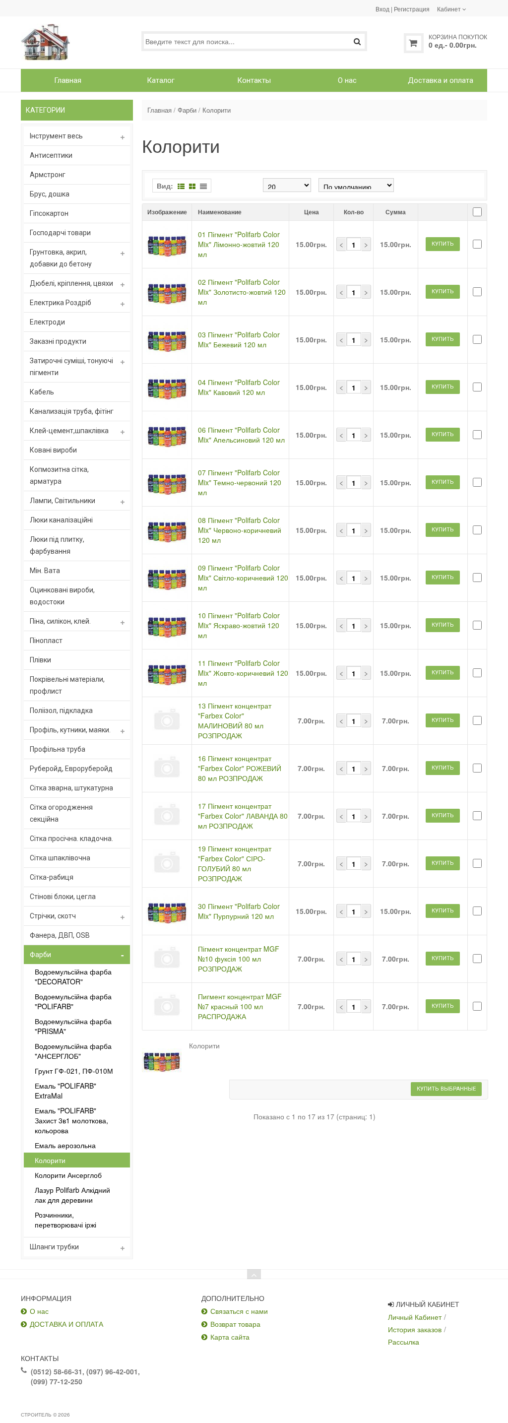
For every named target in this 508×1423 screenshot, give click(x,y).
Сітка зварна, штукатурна (71, 788)
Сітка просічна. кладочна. (71, 838)
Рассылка (403, 1342)
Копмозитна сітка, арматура (59, 475)
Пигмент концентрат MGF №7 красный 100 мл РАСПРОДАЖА (240, 1006)
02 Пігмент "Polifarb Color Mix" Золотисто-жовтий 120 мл (242, 292)
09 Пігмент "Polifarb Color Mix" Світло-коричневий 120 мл (243, 577)
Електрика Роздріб (60, 303)
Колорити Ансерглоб (68, 1175)
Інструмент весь (56, 136)
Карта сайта (230, 1337)
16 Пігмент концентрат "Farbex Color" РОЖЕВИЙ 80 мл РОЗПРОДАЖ (239, 768)
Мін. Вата (45, 571)
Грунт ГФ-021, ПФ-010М (74, 1071)
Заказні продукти (58, 341)
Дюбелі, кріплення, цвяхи (71, 283)
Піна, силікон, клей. (60, 621)
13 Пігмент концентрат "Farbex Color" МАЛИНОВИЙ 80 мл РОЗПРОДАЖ (234, 720)
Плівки (40, 660)
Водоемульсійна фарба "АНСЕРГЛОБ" (73, 1051)
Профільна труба (57, 749)
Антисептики (51, 155)
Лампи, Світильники (62, 501)
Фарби (40, 955)
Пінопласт (46, 641)
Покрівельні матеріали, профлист (67, 685)
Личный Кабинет (415, 1317)
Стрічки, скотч (53, 916)
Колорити (50, 1160)
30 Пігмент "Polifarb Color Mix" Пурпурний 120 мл (239, 911)
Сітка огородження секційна (61, 813)
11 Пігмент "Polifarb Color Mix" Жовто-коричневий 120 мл (243, 673)
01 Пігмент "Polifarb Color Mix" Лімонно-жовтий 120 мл (239, 244)
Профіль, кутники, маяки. (70, 730)
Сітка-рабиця (51, 877)
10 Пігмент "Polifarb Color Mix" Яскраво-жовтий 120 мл (239, 625)
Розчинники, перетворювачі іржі (65, 1219)
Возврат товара (235, 1324)
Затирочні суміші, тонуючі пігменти (71, 367)
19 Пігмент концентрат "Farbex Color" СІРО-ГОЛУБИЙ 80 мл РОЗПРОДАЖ (234, 863)
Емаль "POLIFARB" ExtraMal (65, 1090)
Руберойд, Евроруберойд (71, 769)
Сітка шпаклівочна (60, 858)
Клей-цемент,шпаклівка (69, 431)
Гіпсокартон (49, 213)
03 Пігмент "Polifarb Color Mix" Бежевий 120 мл (239, 339)
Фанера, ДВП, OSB (60, 935)
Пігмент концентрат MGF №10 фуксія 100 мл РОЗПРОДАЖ (238, 958)
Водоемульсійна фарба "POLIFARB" (73, 1001)
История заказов (415, 1329)
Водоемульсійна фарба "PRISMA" (73, 1026)
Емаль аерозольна (65, 1145)
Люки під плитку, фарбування (57, 545)
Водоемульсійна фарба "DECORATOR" (73, 976)
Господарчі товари (60, 233)
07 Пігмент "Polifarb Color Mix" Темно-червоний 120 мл (239, 482)
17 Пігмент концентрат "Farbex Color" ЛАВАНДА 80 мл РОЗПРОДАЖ (243, 816)
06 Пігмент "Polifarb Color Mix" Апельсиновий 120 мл (241, 435)
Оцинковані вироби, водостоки (62, 596)
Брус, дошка (49, 194)
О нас (39, 1311)
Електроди (47, 322)
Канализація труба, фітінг (72, 411)
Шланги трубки (54, 1247)
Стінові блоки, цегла (63, 897)
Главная (159, 110)
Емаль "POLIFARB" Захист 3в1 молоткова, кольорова (71, 1120)
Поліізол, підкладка (61, 710)
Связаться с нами (239, 1311)
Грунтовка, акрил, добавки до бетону (61, 258)
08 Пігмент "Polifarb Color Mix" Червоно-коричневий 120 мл (239, 530)
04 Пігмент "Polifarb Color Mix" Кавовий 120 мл (239, 387)
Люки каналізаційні (61, 520)
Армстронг (47, 175)
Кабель (42, 392)
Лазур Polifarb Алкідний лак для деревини (72, 1195)
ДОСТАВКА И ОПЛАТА (66, 1324)
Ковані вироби (53, 450)
